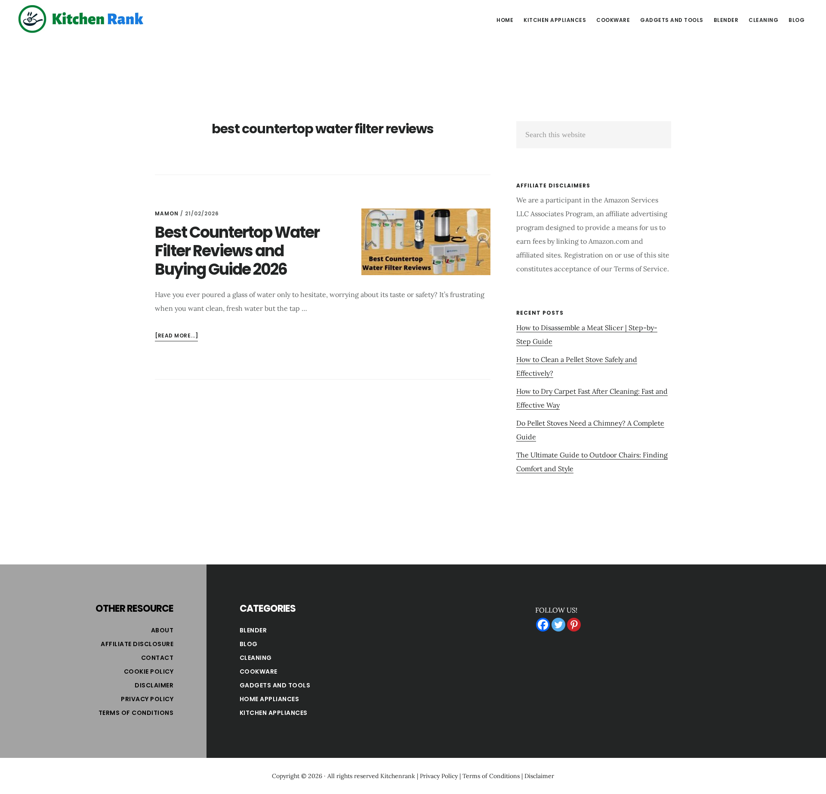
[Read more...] (176, 336)
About (162, 630)
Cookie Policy (149, 671)
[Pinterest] (574, 625)
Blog (249, 644)
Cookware (258, 671)
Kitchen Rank (81, 19)
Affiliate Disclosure (137, 644)
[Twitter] (558, 625)
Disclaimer (154, 685)
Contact (157, 657)
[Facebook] (543, 625)
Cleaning (256, 657)
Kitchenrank (397, 776)
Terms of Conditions (136, 712)
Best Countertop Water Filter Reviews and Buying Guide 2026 (237, 250)
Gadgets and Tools (275, 685)
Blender (253, 630)
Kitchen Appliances (274, 712)
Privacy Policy (147, 699)
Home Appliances (269, 699)
